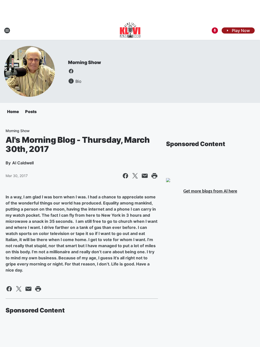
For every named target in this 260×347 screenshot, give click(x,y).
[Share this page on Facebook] (125, 175)
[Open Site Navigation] (7, 30)
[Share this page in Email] (144, 175)
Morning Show (84, 62)
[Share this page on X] (135, 175)
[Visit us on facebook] (71, 71)
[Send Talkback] (215, 30)
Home (13, 111)
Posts (31, 111)
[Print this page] (154, 175)
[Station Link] (130, 30)
